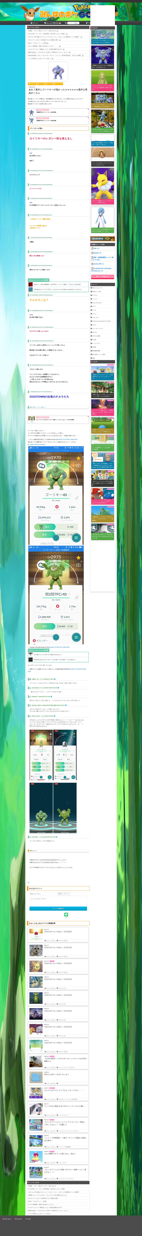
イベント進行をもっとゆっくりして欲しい (39, 58)
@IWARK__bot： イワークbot (38, 679)
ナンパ (61, 1115)
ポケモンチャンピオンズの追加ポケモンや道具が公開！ (43, 40)
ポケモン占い (62, 988)
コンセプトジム (63, 1131)
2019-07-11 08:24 (49, 679)
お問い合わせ (7, 1219)
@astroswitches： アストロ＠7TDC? (40, 687)
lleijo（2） (97, 248)
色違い (76, 1099)
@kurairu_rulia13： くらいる (38, 716)
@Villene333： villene (37, 696)
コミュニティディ (64, 1067)
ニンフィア (62, 1147)
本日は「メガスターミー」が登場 (37, 43)
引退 (72, 1099)
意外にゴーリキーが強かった (39, 407)
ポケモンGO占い (63, 940)
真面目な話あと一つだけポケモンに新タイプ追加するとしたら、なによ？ (48, 52)
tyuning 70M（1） (99, 264)
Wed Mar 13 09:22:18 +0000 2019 (59, 647)
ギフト (65, 1162)
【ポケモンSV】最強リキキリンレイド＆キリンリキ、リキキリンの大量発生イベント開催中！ (54, 37)
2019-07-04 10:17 (60, 705)
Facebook (19, 1219)
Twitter (29, 1219)
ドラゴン (70, 1131)
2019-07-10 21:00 (53, 687)
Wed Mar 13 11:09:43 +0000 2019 (67, 439)
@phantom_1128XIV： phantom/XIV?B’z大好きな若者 (44, 705)
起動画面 (68, 1147)
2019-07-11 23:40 (51, 837)
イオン (61, 1162)
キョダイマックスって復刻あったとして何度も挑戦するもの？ (45, 49)
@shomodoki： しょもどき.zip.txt (39, 837)
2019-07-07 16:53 (46, 696)
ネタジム (76, 1131)
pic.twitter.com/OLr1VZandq (36, 444)
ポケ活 (61, 1099)
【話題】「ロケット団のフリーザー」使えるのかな (42, 30)
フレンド (65, 1115)
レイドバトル (67, 1099)
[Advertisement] (102, 15)
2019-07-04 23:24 (49, 716)
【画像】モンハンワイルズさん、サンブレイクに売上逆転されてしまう (47, 1195)
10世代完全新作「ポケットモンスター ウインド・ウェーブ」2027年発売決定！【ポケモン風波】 (54, 55)
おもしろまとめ (50, 940)
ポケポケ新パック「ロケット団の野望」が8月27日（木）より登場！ (47, 33)
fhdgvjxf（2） (98, 253)
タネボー (72, 1067)
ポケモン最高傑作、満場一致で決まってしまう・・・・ (43, 46)
